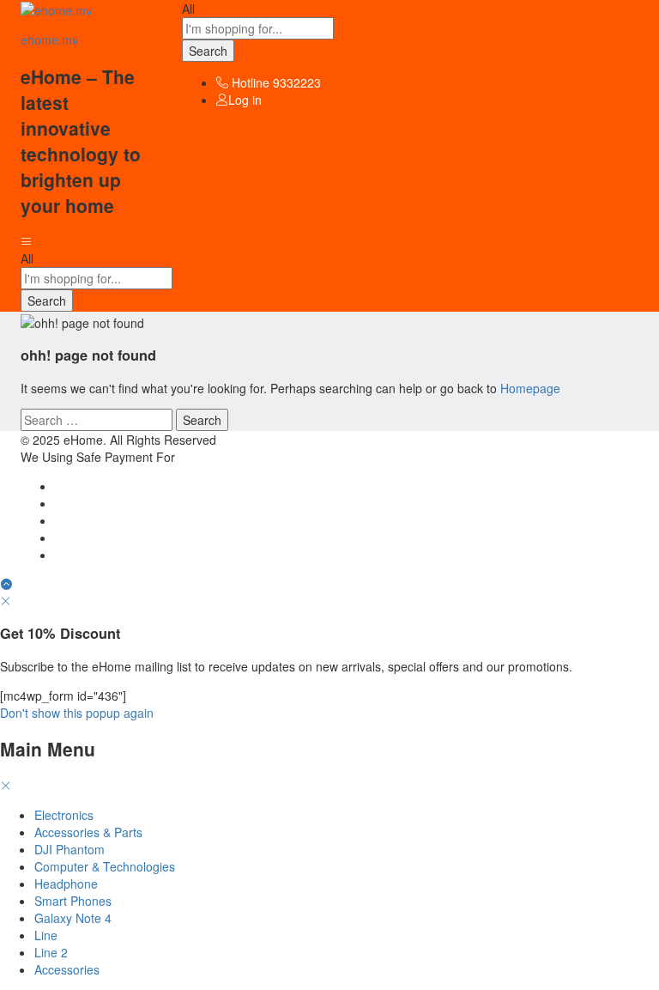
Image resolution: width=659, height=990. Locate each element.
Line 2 (51, 952)
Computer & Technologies (104, 866)
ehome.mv (49, 39)
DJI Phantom (69, 849)
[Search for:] (98, 419)
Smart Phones (73, 900)
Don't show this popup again (77, 712)
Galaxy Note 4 (73, 917)
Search (208, 50)
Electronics (64, 814)
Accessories (67, 969)
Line (45, 935)
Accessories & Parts (88, 832)
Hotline (250, 82)
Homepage (530, 388)
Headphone (66, 883)
